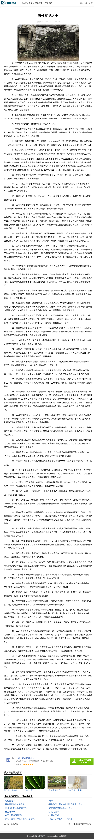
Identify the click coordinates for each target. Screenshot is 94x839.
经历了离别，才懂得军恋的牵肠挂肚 (20, 819)
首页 (30, 3)
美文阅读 (48, 3)
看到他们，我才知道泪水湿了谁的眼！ (65, 804)
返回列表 (14, 824)
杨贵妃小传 (10, 812)
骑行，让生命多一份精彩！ (61, 819)
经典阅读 (38, 3)
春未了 (52, 801)
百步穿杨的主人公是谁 (15, 804)
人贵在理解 (54, 815)
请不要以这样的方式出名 (81, 824)
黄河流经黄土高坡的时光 (16, 808)
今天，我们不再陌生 (14, 815)
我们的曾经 (54, 812)
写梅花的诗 (10, 801)
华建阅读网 (41, 836)
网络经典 (83, 3)
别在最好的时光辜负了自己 (61, 808)
